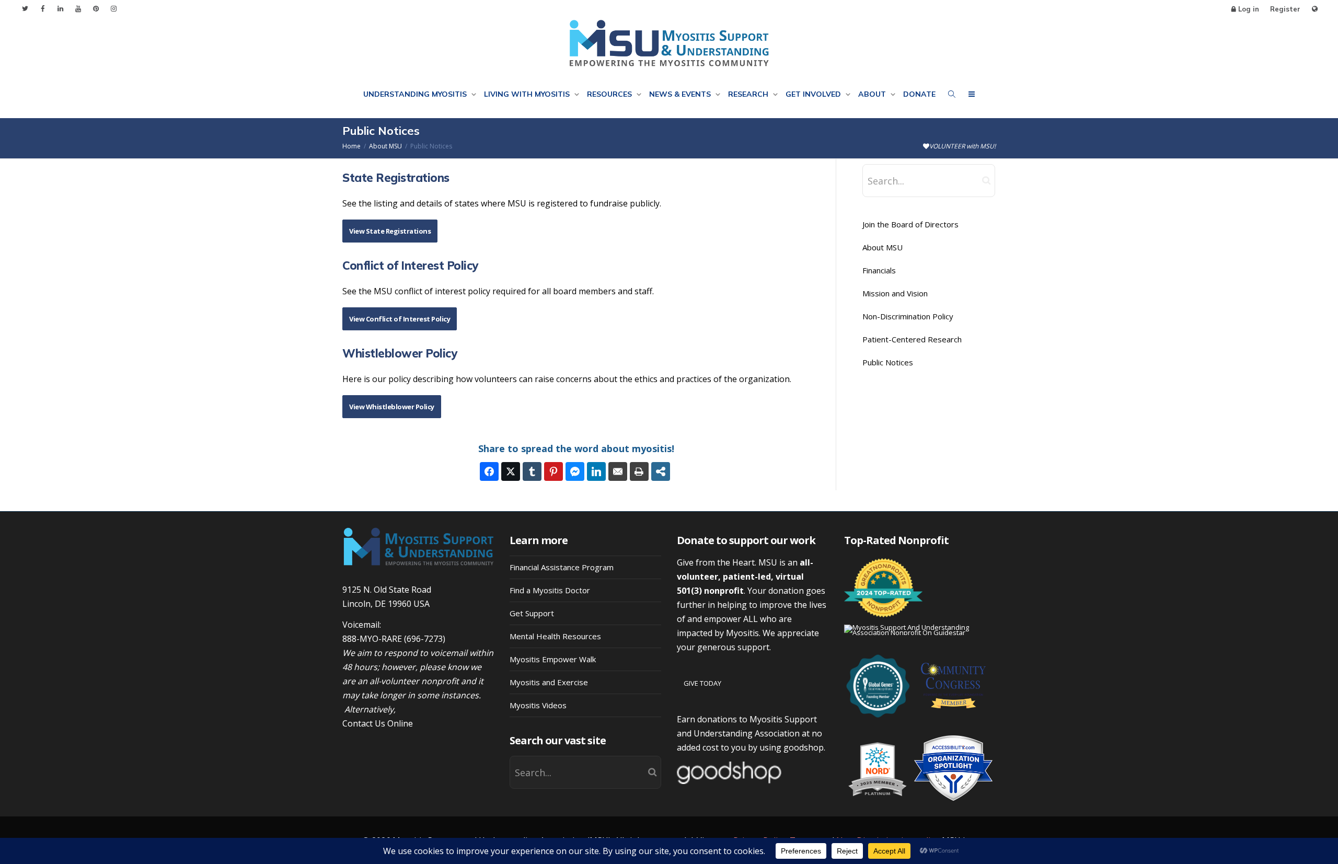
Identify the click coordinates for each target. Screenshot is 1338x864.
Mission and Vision (895, 293)
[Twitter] (24, 8)
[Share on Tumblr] (532, 471)
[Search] (951, 94)
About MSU (882, 247)
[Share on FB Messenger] (575, 471)
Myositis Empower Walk (553, 659)
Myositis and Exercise (549, 682)
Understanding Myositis (416, 94)
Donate (919, 94)
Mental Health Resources (555, 636)
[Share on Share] (660, 471)
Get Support (532, 613)
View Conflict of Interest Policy (399, 319)
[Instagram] (113, 8)
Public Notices (887, 362)
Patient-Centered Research (912, 339)
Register (1285, 9)
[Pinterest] (96, 8)
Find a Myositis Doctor (550, 590)
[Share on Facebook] (489, 471)
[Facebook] (42, 8)
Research (749, 94)
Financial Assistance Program (562, 567)
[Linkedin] (60, 8)
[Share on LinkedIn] (596, 471)
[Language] (1314, 9)
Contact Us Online (377, 723)
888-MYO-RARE (372, 638)
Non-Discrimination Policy (907, 316)
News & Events (681, 94)
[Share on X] (510, 471)
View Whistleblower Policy (391, 406)
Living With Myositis (528, 94)
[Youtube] (78, 8)
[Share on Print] (639, 471)
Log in (1248, 9)
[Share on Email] (617, 471)
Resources (610, 94)
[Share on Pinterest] (553, 471)
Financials (879, 270)
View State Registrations (390, 231)
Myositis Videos (538, 705)
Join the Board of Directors (910, 224)
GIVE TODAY (702, 683)
